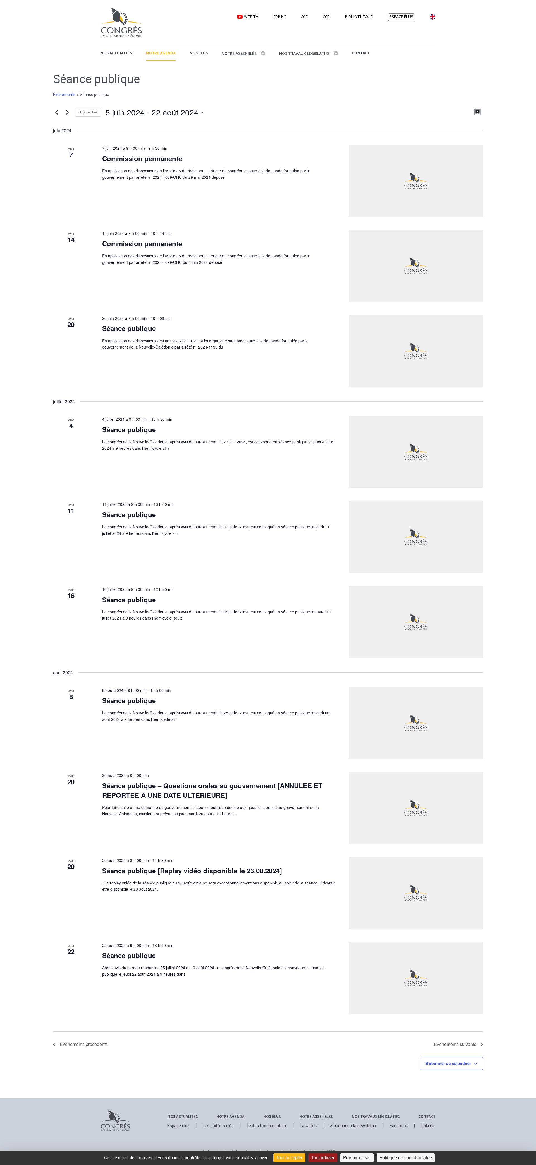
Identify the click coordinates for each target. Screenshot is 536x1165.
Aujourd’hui (88, 112)
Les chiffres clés (218, 1125)
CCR (326, 17)
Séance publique (129, 328)
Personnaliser (357, 1157)
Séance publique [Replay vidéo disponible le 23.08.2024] (192, 870)
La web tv (308, 1125)
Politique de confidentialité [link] (405, 1157)
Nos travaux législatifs (304, 54)
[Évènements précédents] (56, 112)
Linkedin (428, 1125)
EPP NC (279, 17)
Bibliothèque (359, 17)
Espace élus (401, 17)
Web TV (251, 17)
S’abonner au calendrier (448, 1063)
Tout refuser (322, 1157)
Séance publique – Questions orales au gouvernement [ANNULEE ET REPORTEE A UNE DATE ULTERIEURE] (212, 790)
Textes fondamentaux (267, 1125)
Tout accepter (289, 1157)
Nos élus (199, 53)
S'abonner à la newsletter (353, 1125)
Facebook (399, 1125)
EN (432, 17)
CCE (304, 17)
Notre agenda (161, 53)
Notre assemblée (239, 54)
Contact (361, 53)
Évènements (64, 94)
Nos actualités (116, 53)
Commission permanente (142, 158)
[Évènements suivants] (67, 112)
